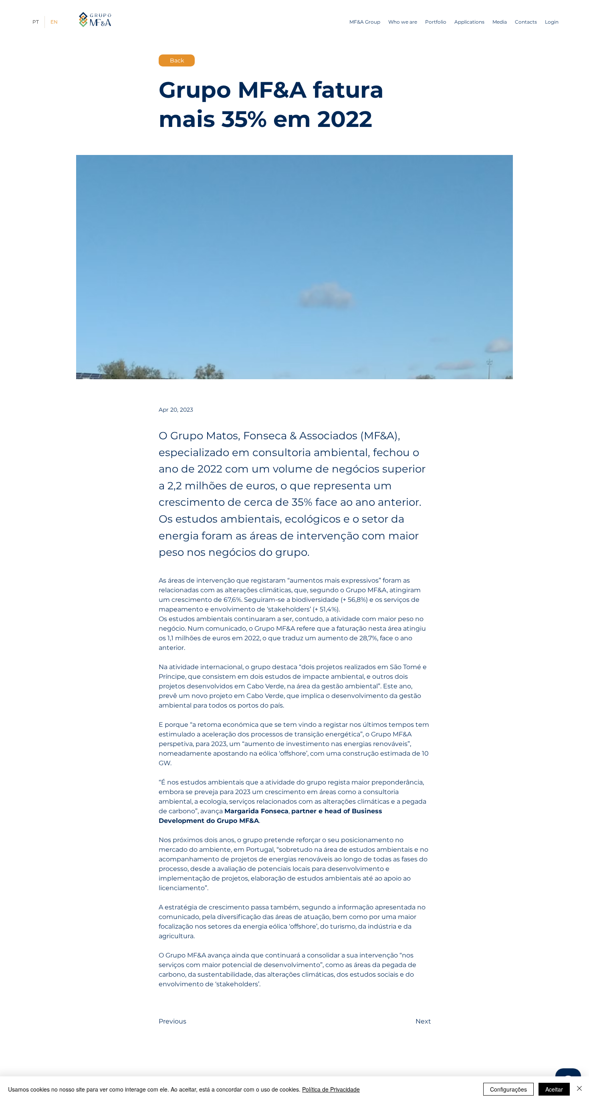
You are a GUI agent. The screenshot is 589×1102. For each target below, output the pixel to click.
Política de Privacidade (331, 1089)
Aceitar (554, 1089)
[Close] (579, 1089)
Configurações (508, 1089)
